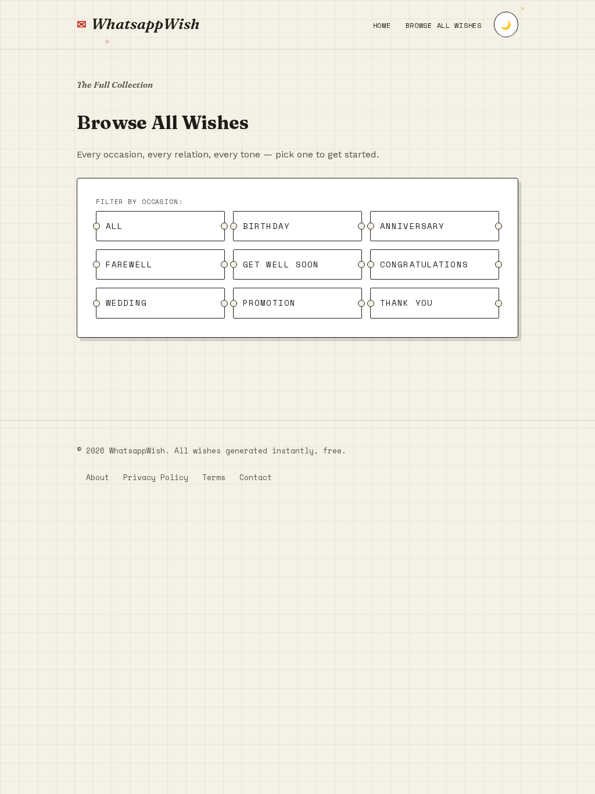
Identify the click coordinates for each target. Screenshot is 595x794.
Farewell (129, 264)
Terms (213, 477)
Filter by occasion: (139, 201)
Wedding (126, 303)
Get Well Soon (281, 264)
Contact (255, 477)
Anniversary (412, 226)
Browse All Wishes (444, 25)
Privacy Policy (155, 477)
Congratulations (424, 264)
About (97, 477)
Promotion (269, 303)
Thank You (406, 303)
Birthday (266, 226)
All (114, 226)
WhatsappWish (145, 24)
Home (382, 25)
